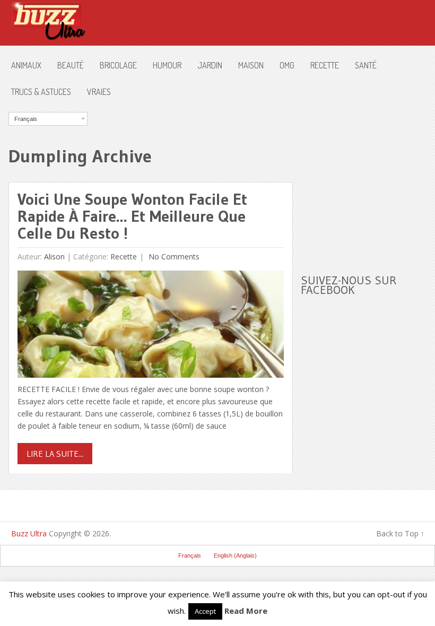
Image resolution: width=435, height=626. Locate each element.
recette (324, 65)
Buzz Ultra (29, 533)
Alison (54, 256)
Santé (366, 65)
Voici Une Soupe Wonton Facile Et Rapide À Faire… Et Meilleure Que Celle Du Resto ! (132, 216)
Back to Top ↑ (400, 533)
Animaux (26, 65)
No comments (172, 256)
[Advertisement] (367, 178)
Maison (251, 65)
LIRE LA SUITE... (55, 453)
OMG (287, 65)
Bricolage (118, 65)
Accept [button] (205, 611)
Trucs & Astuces (41, 91)
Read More (245, 610)
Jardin (209, 65)
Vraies (99, 91)
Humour (167, 65)
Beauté (70, 65)
